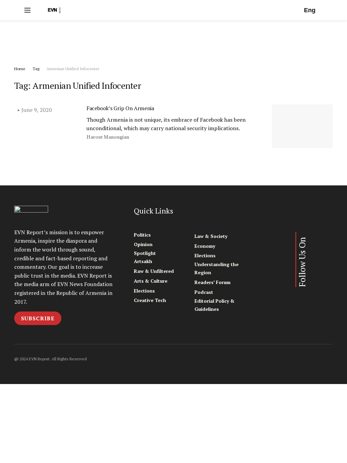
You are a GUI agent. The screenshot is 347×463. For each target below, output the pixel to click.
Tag (36, 68)
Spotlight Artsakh (145, 257)
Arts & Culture (150, 281)
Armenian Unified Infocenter (72, 68)
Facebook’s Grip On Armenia (120, 108)
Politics (142, 235)
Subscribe (38, 318)
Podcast (204, 292)
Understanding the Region (217, 268)
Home (19, 68)
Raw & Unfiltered (154, 271)
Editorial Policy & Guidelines (214, 305)
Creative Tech (150, 300)
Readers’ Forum (212, 282)
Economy (205, 246)
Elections (144, 290)
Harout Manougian (107, 137)
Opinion (143, 244)
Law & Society (211, 236)
